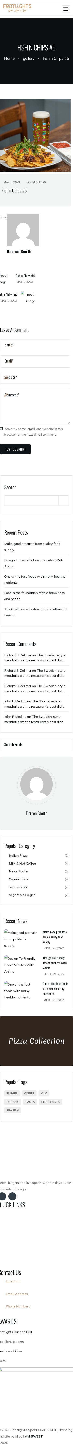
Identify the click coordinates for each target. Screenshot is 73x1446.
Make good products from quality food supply (32, 547)
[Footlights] (17, 9)
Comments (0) (36, 182)
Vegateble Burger (39, 895)
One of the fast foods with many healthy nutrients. (34, 579)
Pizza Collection (36, 1041)
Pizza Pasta (50, 1102)
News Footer (39, 871)
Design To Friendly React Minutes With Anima (33, 563)
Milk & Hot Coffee (39, 863)
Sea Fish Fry (39, 887)
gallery (28, 58)
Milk (44, 1093)
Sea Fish (12, 1110)
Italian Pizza (39, 855)
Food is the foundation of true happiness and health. (34, 596)
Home (9, 58)
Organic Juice (39, 879)
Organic (12, 1102)
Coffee (29, 1093)
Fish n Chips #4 (25, 276)
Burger (12, 1093)
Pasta (30, 1102)
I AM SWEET (33, 1436)
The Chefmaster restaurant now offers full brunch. (35, 612)
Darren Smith (19, 251)
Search (10, 487)
